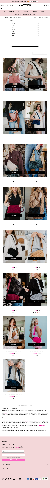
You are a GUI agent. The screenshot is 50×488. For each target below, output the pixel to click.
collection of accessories (29, 431)
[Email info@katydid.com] (46, 5)
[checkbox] (25, 23)
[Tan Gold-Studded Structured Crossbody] (14, 160)
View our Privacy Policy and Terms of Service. (13, 457)
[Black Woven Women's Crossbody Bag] (14, 246)
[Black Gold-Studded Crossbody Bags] (36, 74)
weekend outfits (41, 425)
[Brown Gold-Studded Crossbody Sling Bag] (14, 117)
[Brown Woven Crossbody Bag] (14, 332)
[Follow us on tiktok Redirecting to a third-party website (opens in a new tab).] (7, 5)
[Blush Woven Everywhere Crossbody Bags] (14, 74)
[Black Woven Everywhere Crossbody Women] (36, 203)
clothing (14, 431)
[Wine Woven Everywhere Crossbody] (14, 203)
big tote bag (27, 421)
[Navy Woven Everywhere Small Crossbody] (36, 117)
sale (34, 14)
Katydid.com (29, 485)
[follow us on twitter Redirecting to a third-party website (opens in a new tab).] (17, 479)
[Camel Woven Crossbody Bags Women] (36, 246)
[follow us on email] (20, 479)
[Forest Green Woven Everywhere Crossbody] (36, 160)
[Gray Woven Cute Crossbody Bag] (36, 289)
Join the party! (13, 459)
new (5, 11)
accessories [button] (26, 14)
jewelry (6, 431)
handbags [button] (34, 11)
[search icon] (42, 5)
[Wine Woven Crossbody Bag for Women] (14, 289)
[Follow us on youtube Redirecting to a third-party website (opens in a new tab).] (12, 5)
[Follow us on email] (1, 8)
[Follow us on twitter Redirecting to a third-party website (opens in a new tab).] (15, 5)
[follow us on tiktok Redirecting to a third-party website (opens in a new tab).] (6, 479)
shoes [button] (42, 11)
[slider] (11, 46)
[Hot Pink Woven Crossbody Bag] (36, 332)
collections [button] (11, 11)
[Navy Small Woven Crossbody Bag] (14, 375)
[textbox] (17, 43)
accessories (40, 421)
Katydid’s (6, 413)
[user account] (44, 5)
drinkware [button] (17, 14)
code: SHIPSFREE (34, 1)
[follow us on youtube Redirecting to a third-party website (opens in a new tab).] (14, 479)
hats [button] (19, 11)
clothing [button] (26, 11)
